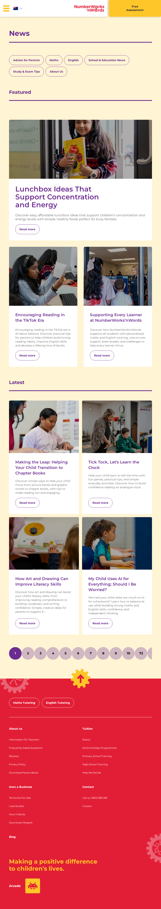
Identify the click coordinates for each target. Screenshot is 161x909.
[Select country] (18, 8)
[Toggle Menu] (6, 8)
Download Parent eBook (23, 772)
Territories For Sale (20, 797)
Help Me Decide (91, 772)
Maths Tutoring (24, 703)
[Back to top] (81, 678)
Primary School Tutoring (97, 756)
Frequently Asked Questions (25, 747)
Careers (86, 806)
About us (15, 728)
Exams (86, 739)
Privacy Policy (17, 764)
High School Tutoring (95, 764)
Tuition (87, 728)
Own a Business (20, 787)
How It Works (17, 814)
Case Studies (16, 806)
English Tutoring (58, 703)
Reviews (14, 756)
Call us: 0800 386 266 (94, 797)
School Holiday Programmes (99, 747)
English (73, 60)
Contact (88, 787)
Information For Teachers (24, 739)
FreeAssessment (135, 8)
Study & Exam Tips (26, 71)
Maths (53, 60)
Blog (12, 837)
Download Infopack (20, 822)
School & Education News (107, 60)
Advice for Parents (26, 60)
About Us (56, 71)
